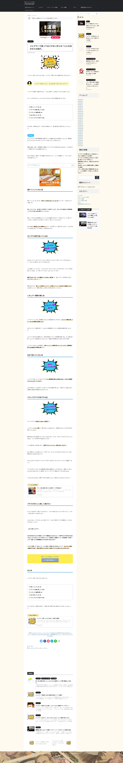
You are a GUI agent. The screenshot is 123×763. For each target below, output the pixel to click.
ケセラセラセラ (29, 4)
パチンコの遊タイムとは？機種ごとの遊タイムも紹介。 (92, 215)
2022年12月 (80, 125)
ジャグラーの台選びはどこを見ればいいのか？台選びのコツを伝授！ (92, 38)
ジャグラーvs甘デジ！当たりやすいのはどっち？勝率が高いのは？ (53, 718)
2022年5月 (80, 137)
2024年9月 (80, 102)
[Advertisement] (50, 660)
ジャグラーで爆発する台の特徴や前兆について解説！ (49, 695)
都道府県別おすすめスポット (86, 8)
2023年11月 (80, 113)
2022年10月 (80, 128)
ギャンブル (31, 648)
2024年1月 (80, 109)
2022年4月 (80, 138)
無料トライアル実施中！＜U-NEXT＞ (50, 556)
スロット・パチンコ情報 (52, 7)
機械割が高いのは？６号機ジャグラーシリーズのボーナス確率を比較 (53, 730)
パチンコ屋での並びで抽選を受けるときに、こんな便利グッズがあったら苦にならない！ (88, 170)
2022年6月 (80, 135)
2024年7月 (80, 104)
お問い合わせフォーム (29, 7)
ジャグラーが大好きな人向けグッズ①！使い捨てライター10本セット (92, 50)
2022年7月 (80, 133)
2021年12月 (80, 145)
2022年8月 (80, 131)
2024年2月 (80, 108)
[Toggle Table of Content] (72, 165)
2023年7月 (80, 120)
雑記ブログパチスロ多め (61, 756)
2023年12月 (80, 111)
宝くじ (75, 7)
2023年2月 (80, 121)
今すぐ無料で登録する (49, 560)
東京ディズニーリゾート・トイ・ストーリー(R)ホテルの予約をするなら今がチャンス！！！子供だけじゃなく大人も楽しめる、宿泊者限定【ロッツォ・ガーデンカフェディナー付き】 (50, 634)
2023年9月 (80, 116)
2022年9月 (80, 130)
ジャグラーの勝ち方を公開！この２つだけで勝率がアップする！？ (53, 705)
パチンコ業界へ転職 (82, 200)
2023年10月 (80, 114)
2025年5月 (80, 101)
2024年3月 (80, 106)
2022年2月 (80, 142)
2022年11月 (80, 126)
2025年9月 (80, 99)
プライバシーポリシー (29, 10)
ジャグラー (41, 7)
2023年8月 (80, 118)
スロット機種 (63, 7)
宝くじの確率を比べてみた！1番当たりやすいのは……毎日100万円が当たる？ (92, 25)
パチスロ (45, 648)
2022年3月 (80, 140)
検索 (97, 177)
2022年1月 (80, 143)
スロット (41, 648)
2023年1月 (80, 123)
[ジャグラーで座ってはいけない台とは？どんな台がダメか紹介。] (51, 641)
